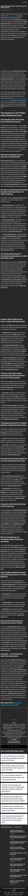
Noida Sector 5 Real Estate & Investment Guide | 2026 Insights (17, 848)
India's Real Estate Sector (6, 827)
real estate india (17, 827)
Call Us (21, 894)
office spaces (11, 16)
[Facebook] (10, 746)
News (9, 892)
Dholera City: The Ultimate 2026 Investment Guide (17, 881)
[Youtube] (12, 746)
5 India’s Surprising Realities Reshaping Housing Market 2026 (17, 831)
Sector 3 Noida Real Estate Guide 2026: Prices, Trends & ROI (17, 859)
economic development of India (12, 149)
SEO (11, 894)
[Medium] (16, 746)
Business (8, 894)
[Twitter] (18, 746)
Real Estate (21, 892)
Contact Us (15, 894)
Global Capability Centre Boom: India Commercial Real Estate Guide (18, 842)
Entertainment (14, 892)
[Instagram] (14, 746)
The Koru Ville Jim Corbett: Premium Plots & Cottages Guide (18, 876)
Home (5, 892)
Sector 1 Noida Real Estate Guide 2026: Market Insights (17, 870)
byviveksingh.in (16, 728)
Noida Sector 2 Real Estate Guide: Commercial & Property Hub (17, 865)
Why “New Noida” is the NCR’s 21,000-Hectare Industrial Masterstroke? (18, 836)
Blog (2, 10)
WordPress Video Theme (18, 888)
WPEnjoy (14, 890)
